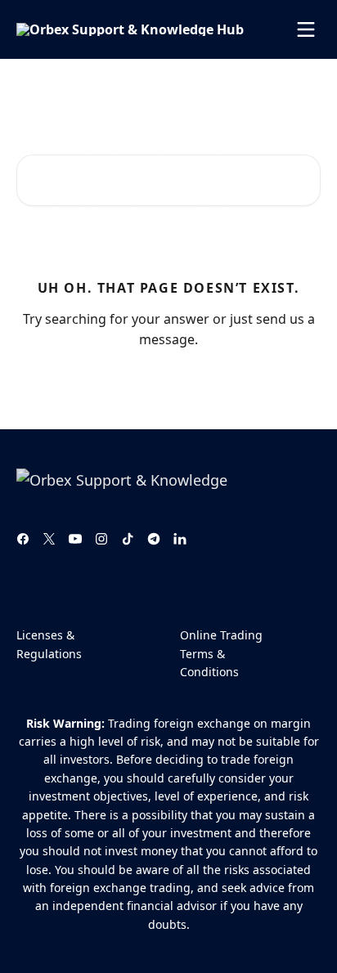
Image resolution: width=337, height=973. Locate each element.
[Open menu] (306, 29)
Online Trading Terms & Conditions (221, 653)
